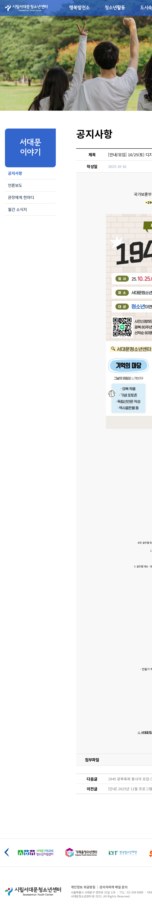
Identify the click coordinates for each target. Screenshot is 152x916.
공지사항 (15, 173)
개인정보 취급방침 (83, 887)
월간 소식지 (17, 209)
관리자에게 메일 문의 (113, 887)
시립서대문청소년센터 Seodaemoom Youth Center (26, 8)
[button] (6, 852)
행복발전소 (79, 8)
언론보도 (15, 185)
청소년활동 (115, 8)
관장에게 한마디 (21, 197)
